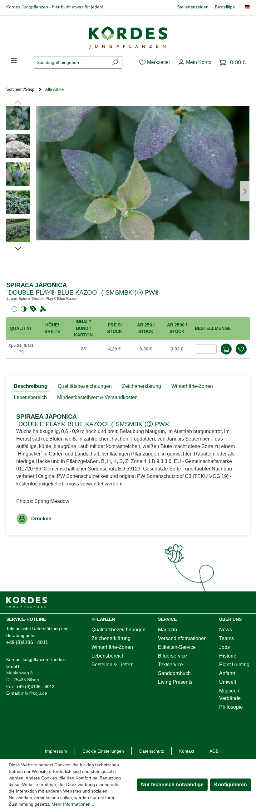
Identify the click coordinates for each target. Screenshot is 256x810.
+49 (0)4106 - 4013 (35, 686)
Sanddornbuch (174, 673)
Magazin (167, 629)
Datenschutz (151, 751)
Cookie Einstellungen (103, 751)
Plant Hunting (234, 664)
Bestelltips (225, 7)
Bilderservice (172, 655)
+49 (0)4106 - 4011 (27, 642)
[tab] (30, 386)
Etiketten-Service (177, 647)
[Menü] (13, 60)
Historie (227, 655)
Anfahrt (227, 673)
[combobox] (71, 62)
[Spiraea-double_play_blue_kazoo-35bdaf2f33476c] (142, 173)
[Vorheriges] (18, 101)
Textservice (170, 664)
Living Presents (175, 682)
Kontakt (186, 751)
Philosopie (231, 707)
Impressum (56, 751)
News (225, 629)
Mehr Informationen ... (74, 804)
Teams (226, 638)
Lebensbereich (108, 655)
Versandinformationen (182, 638)
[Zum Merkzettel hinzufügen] (241, 349)
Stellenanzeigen (193, 7)
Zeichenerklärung (110, 638)
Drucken (41, 518)
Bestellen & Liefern (112, 664)
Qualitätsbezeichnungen (118, 629)
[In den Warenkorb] (226, 349)
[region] (128, 191)
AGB (214, 751)
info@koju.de (34, 693)
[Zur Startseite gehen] (128, 37)
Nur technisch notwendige (172, 784)
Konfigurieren (230, 784)
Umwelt (227, 682)
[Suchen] (115, 62)
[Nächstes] (244, 191)
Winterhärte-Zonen (112, 647)
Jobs (224, 647)
